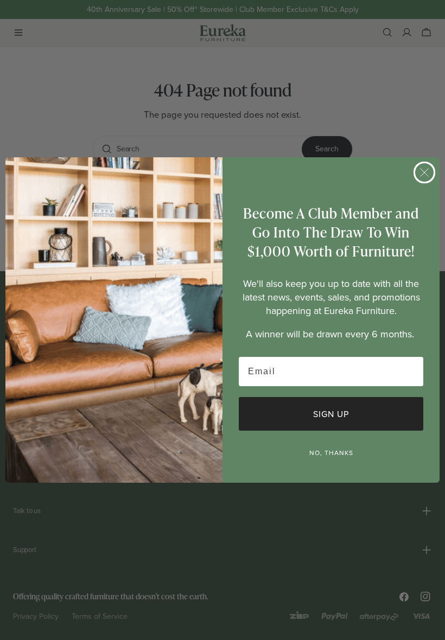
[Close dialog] (424, 172)
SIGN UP (331, 414)
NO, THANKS (331, 452)
